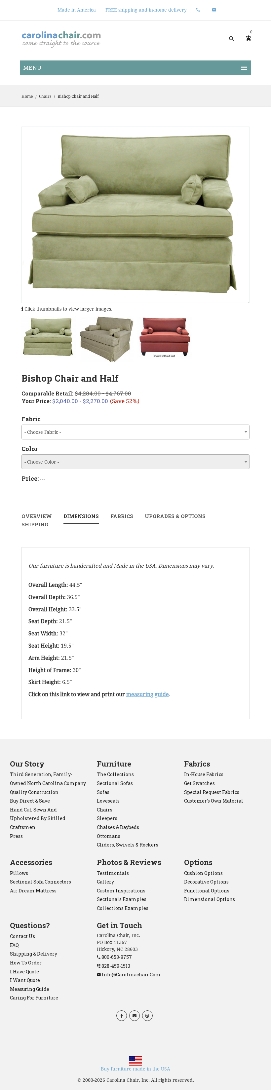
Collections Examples (122, 908)
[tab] (48, 337)
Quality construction (34, 792)
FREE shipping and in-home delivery (146, 10)
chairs (104, 810)
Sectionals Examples (121, 899)
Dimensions (81, 516)
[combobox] (135, 432)
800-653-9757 (116, 957)
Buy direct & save (30, 801)
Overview (36, 516)
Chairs (45, 96)
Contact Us (22, 936)
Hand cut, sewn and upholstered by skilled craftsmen (37, 818)
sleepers (107, 818)
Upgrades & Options (175, 516)
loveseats (108, 801)
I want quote (25, 980)
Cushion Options (203, 873)
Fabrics (121, 516)
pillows (19, 873)
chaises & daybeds (118, 827)
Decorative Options (206, 882)
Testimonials (113, 873)
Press (16, 836)
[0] (248, 39)
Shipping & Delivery (33, 954)
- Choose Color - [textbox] (41, 462)
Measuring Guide (29, 989)
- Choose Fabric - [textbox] (42, 432)
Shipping (34, 524)
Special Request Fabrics (211, 792)
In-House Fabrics (203, 774)
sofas (103, 792)
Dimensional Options (209, 899)
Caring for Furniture (34, 998)
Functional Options (206, 890)
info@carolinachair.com (131, 974)
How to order (26, 962)
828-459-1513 (115, 966)
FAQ (14, 945)
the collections (115, 774)
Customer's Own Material (213, 801)
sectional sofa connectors (40, 882)
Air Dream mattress (33, 890)
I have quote (24, 971)
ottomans (108, 836)
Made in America (77, 10)
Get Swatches (199, 783)
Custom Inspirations (121, 890)
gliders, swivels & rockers (127, 845)
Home (27, 96)
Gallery (105, 882)
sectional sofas (115, 783)
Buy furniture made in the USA (135, 1068)
